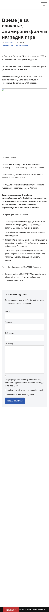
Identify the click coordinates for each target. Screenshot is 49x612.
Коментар (10, 344)
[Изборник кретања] (44, 4)
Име (7, 311)
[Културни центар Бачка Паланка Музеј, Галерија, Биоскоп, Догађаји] (10, 5)
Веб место (9, 333)
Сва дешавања (21, 45)
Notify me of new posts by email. (21, 395)
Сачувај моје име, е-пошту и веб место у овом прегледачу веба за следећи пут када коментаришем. (24, 382)
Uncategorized (8, 45)
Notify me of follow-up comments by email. (25, 390)
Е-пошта (9, 322)
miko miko (9, 42)
